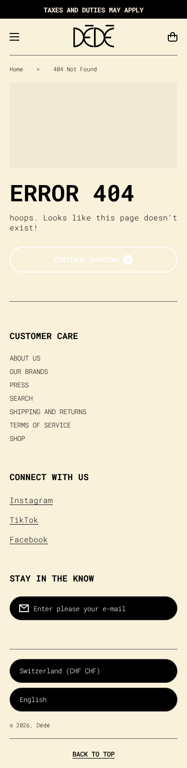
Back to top (93, 754)
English (33, 699)
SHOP (17, 438)
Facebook (29, 539)
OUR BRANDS (29, 371)
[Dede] (93, 37)
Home (16, 69)
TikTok (24, 520)
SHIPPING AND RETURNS (48, 411)
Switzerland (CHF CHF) (60, 670)
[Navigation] (14, 37)
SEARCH (21, 398)
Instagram (31, 500)
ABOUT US (25, 358)
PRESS (19, 385)
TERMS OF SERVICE (40, 425)
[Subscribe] (165, 608)
